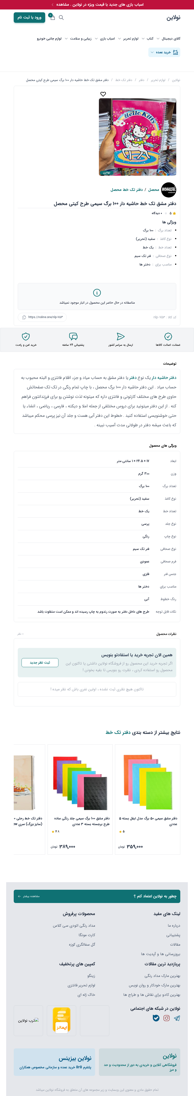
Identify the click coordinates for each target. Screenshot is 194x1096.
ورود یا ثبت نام (29, 17)
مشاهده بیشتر (31, 896)
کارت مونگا (87, 935)
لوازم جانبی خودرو (49, 38)
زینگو (91, 976)
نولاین (173, 17)
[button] (138, 172)
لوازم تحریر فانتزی (81, 985)
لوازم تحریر (158, 80)
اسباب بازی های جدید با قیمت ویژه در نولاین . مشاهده (99, 5)
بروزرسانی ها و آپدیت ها (160, 954)
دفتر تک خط (123, 80)
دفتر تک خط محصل (126, 190)
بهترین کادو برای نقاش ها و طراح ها (151, 995)
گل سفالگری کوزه (82, 945)
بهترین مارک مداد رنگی (162, 976)
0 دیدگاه (157, 213)
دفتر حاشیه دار (164, 377)
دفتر (141, 80)
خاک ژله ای (86, 995)
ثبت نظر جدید (40, 662)
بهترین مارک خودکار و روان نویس (154, 985)
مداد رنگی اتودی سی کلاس (74, 926)
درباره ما (174, 926)
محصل (153, 190)
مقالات (175, 945)
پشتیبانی (173, 935)
